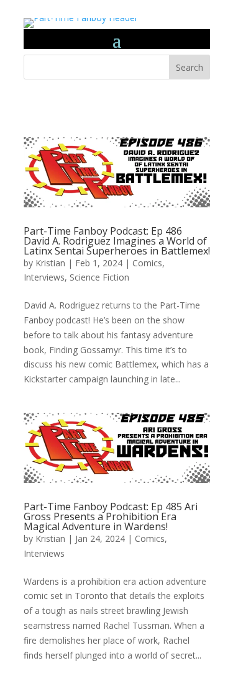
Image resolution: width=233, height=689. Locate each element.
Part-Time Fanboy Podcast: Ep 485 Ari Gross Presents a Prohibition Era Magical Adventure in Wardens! (111, 516)
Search (189, 67)
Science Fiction (99, 277)
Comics (147, 263)
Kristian (50, 263)
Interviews (44, 277)
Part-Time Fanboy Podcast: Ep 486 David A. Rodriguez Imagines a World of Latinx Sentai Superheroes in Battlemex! (117, 241)
